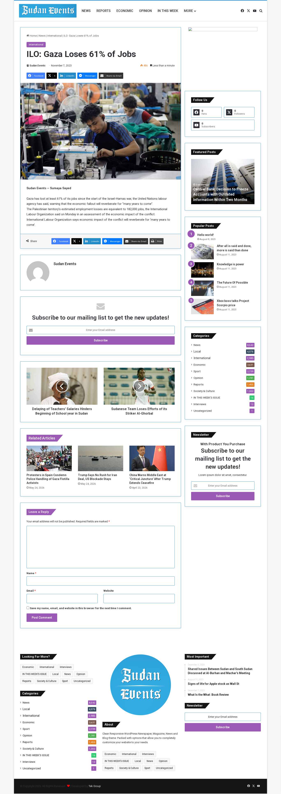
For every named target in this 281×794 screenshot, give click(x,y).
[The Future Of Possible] (202, 288)
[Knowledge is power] (202, 270)
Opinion (145, 11)
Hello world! (205, 234)
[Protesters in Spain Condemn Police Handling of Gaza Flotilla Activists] (49, 458)
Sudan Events (37, 65)
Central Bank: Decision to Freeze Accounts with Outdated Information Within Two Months (220, 194)
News (86, 11)
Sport (197, 371)
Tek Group (95, 786)
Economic (124, 11)
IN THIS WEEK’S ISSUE (207, 397)
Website (108, 590)
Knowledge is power (230, 264)
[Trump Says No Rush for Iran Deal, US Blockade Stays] (100, 458)
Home (33, 35)
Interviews (200, 404)
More (188, 11)
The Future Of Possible (232, 282)
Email (31, 590)
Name (31, 573)
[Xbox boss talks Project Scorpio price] (202, 306)
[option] (222, 181)
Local (197, 351)
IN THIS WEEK (168, 11)
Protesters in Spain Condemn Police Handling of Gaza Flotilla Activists (48, 479)
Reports (103, 11)
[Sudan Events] (48, 11)
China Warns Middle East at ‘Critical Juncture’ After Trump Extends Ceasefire (150, 479)
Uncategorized (203, 410)
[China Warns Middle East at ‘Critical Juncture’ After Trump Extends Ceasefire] (152, 458)
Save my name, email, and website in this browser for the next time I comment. (81, 608)
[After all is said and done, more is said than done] (202, 251)
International (54, 35)
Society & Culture (204, 391)
